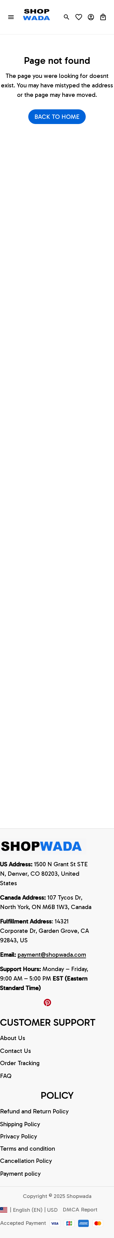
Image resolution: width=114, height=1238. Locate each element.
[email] (52, 954)
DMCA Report (80, 1209)
